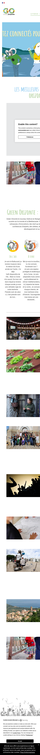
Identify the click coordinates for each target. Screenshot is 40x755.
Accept (20, 741)
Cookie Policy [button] (16, 733)
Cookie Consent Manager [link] (10, 720)
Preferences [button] (29, 735)
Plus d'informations (27, 752)
